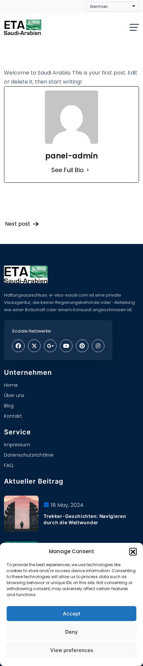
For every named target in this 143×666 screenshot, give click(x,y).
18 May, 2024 (67, 505)
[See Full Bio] (88, 169)
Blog (9, 405)
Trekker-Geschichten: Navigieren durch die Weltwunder (85, 519)
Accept (71, 613)
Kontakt (13, 416)
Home (11, 385)
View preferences (71, 650)
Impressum (17, 444)
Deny (71, 632)
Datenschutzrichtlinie (29, 455)
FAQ (8, 465)
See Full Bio (67, 170)
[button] (133, 551)
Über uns (14, 395)
